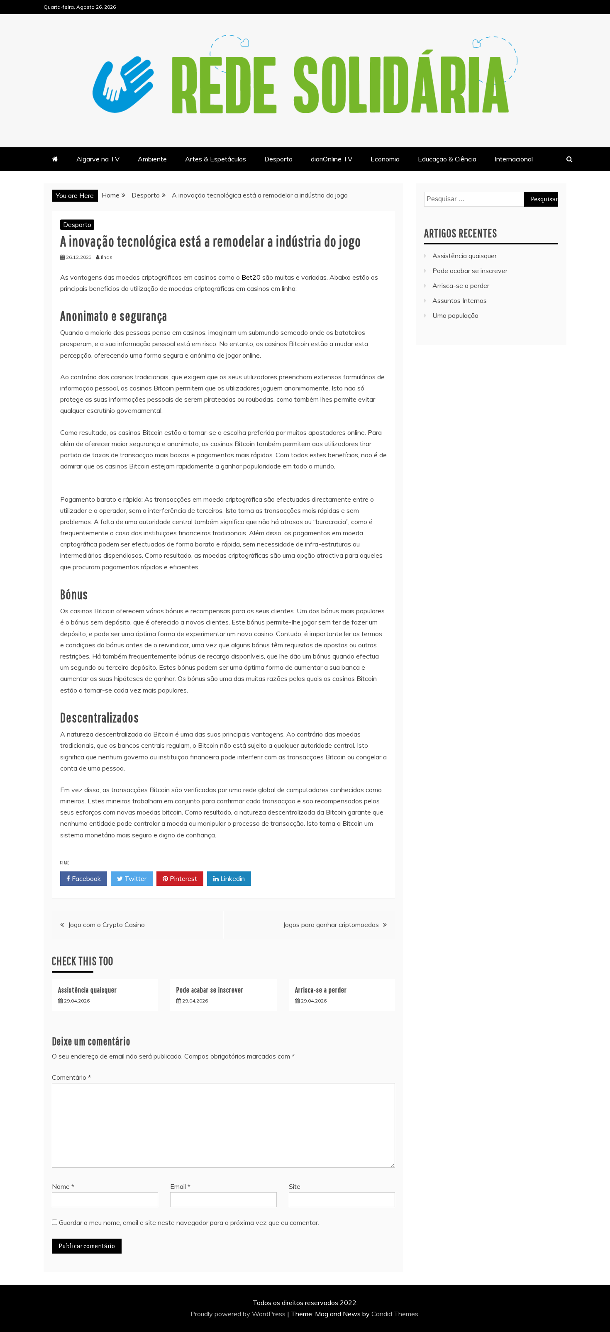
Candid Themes (394, 1314)
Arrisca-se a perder (321, 990)
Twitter (134, 878)
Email (180, 1186)
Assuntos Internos (459, 300)
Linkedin (232, 878)
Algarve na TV (98, 159)
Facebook (85, 878)
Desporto (278, 159)
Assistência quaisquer (87, 990)
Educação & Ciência (447, 159)
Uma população (455, 315)
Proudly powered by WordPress (238, 1314)
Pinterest (182, 878)
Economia (385, 159)
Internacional (514, 159)
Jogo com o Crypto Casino (106, 924)
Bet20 (251, 277)
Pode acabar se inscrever (210, 990)
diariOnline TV (331, 159)
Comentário (71, 1077)
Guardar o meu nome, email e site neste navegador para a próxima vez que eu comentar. (189, 1222)
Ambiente (152, 159)
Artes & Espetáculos (215, 159)
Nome (63, 1186)
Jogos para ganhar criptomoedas (331, 924)
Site (294, 1186)
